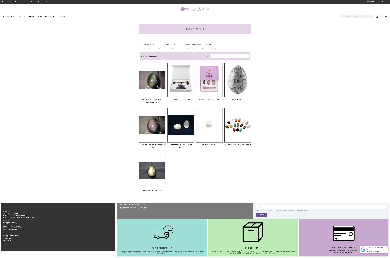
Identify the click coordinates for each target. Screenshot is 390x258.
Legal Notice (7, 237)
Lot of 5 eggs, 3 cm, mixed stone (238, 145)
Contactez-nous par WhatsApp (15, 215)
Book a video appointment (41, 2)
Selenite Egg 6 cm (209, 145)
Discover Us (7, 239)
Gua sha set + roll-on (181, 100)
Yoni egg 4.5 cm (237, 100)
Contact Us (7, 240)
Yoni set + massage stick (209, 100)
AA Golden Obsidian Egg (152, 190)
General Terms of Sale (10, 235)
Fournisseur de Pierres (376, 248)
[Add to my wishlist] (163, 67)
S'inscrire (261, 215)
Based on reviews (373, 251)
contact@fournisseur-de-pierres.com (21, 217)
